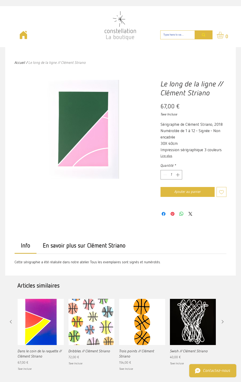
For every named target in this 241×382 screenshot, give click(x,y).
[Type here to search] (203, 35)
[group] (116, 335)
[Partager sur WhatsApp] (181, 214)
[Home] (23, 35)
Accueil (20, 63)
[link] (25, 246)
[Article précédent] (11, 322)
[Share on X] (190, 214)
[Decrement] (164, 174)
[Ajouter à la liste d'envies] (221, 192)
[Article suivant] (222, 322)
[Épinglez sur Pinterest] (172, 214)
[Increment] (178, 174)
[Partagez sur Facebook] (163, 214)
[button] (224, 35)
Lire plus (166, 156)
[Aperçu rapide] (41, 322)
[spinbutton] (171, 174)
